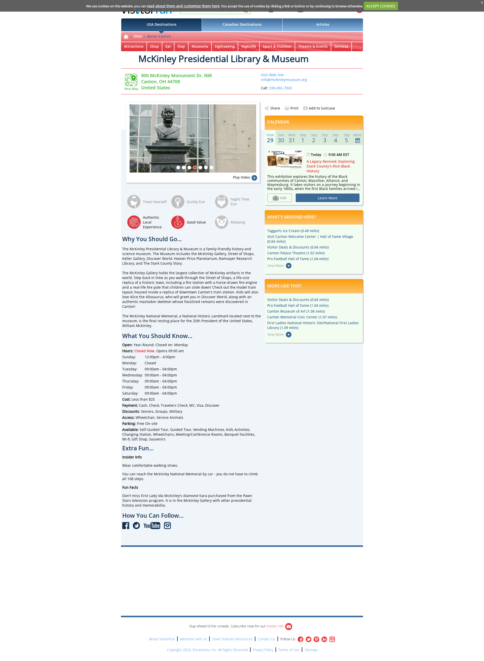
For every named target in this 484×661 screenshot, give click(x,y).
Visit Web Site (272, 74)
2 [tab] (184, 167)
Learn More (327, 198)
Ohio (138, 36)
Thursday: (130, 381)
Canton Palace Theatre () (296, 253)
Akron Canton (159, 36)
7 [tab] (211, 167)
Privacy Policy (263, 649)
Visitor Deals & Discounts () (298, 247)
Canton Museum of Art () (296, 311)
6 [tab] (206, 167)
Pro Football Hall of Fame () (297, 258)
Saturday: (130, 393)
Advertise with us (193, 639)
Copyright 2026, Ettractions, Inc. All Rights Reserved (207, 649)
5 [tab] (200, 167)
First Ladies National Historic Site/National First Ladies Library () (313, 325)
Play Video (241, 177)
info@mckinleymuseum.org (284, 79)
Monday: (129, 363)
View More (275, 265)
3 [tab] (189, 167)
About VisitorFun (162, 639)
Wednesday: (132, 375)
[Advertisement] (265, 561)
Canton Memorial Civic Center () (302, 317)
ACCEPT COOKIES (380, 6)
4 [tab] (195, 167)
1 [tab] (178, 167)
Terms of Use (288, 649)
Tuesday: (129, 369)
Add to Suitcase (322, 108)
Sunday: (129, 356)
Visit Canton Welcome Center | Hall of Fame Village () (310, 239)
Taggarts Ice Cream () (293, 230)
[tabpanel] (195, 138)
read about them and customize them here (183, 6)
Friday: (128, 387)
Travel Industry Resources (232, 639)
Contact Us (266, 639)
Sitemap (311, 649)
